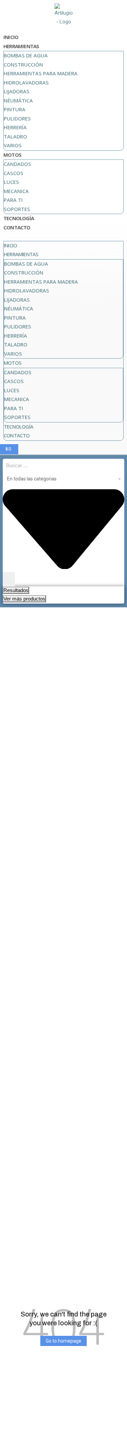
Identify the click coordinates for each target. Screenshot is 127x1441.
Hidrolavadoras (26, 82)
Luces (11, 181)
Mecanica (16, 191)
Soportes (17, 209)
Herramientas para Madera (41, 73)
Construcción (23, 64)
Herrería (15, 127)
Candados (17, 163)
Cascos (13, 173)
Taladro (15, 136)
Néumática (18, 100)
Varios (13, 145)
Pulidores (17, 118)
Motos (12, 154)
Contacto (16, 227)
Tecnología (18, 218)
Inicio (10, 37)
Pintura (14, 109)
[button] (63, 236)
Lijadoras (16, 91)
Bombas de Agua (26, 55)
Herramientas (21, 46)
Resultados (15, 590)
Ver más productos (24, 599)
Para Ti (13, 199)
